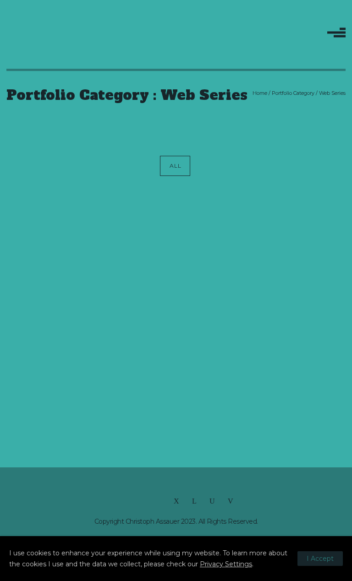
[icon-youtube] (214, 501)
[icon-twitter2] (142, 501)
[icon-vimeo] (230, 501)
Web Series (332, 93)
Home (260, 93)
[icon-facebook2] (124, 501)
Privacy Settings (226, 564)
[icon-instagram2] (160, 501)
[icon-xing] (179, 501)
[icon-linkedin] (196, 501)
